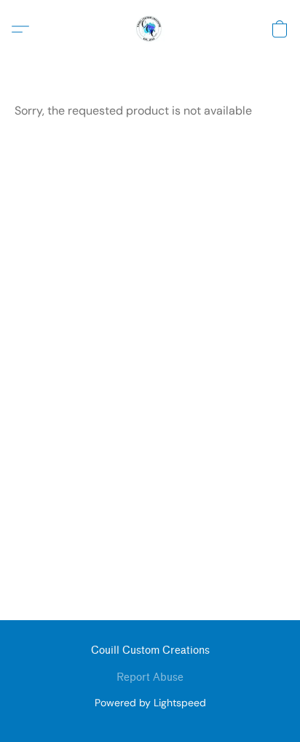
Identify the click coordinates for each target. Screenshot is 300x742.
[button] (150, 29)
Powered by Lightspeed (150, 702)
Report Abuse (150, 677)
